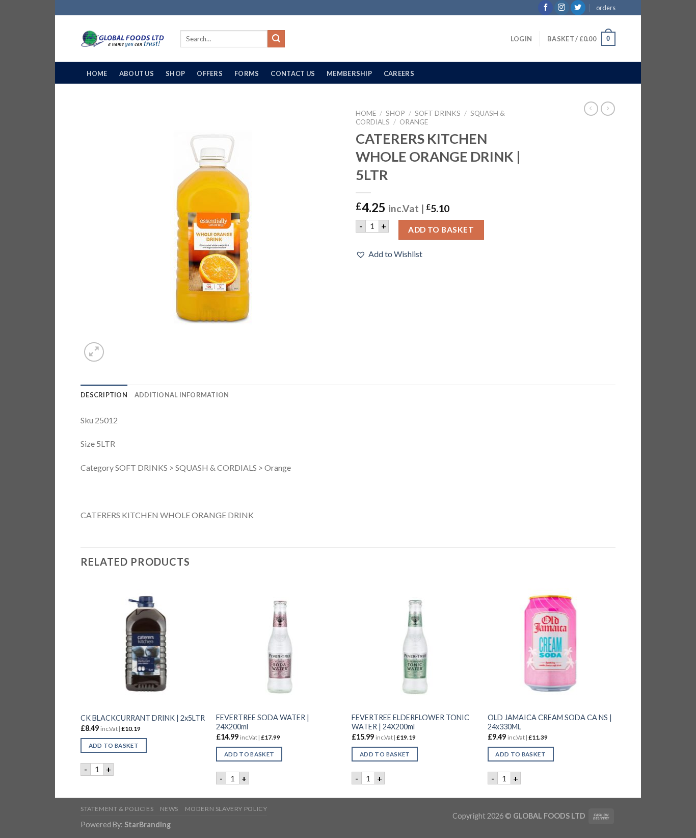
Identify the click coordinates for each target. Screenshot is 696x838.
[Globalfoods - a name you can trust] (123, 38)
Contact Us (293, 73)
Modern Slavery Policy (226, 808)
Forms (246, 73)
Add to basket (441, 229)
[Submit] (276, 38)
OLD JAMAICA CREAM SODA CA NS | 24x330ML (550, 722)
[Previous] (81, 688)
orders (605, 8)
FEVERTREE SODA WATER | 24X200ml (262, 722)
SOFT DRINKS (438, 113)
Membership (349, 73)
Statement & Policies (117, 808)
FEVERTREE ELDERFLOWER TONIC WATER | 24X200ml (410, 722)
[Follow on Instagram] (561, 7)
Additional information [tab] (182, 395)
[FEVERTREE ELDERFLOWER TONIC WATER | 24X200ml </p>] (414, 643)
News (169, 808)
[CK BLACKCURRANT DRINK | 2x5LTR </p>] (143, 643)
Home (97, 73)
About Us (136, 73)
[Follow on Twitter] (578, 7)
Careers (399, 73)
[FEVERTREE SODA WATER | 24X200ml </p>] (279, 643)
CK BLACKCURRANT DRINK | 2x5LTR (143, 718)
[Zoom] (94, 352)
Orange (413, 122)
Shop (175, 73)
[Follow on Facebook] (545, 7)
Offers (210, 73)
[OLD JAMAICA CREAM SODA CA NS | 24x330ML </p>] (550, 643)
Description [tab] (104, 395)
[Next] (612, 688)
